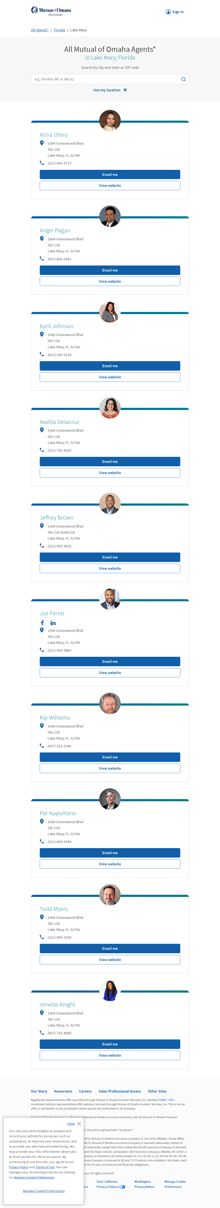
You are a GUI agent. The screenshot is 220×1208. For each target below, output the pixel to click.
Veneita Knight (57, 1004)
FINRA (162, 1100)
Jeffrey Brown (56, 517)
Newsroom (63, 1091)
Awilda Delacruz (59, 422)
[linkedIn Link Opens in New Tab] (53, 622)
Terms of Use (45, 1167)
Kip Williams (55, 717)
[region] (43, 1161)
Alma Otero (54, 134)
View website (110, 185)
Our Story (39, 1091)
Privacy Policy (19, 1167)
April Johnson (56, 326)
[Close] (75, 1122)
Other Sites (157, 1091)
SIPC (171, 1100)
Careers (85, 1091)
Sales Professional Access (120, 1091)
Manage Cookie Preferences (34, 1177)
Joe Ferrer (52, 613)
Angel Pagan (55, 230)
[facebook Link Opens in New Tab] (42, 622)
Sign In (174, 10)
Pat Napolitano (58, 813)
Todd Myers (54, 909)
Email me (110, 174)
